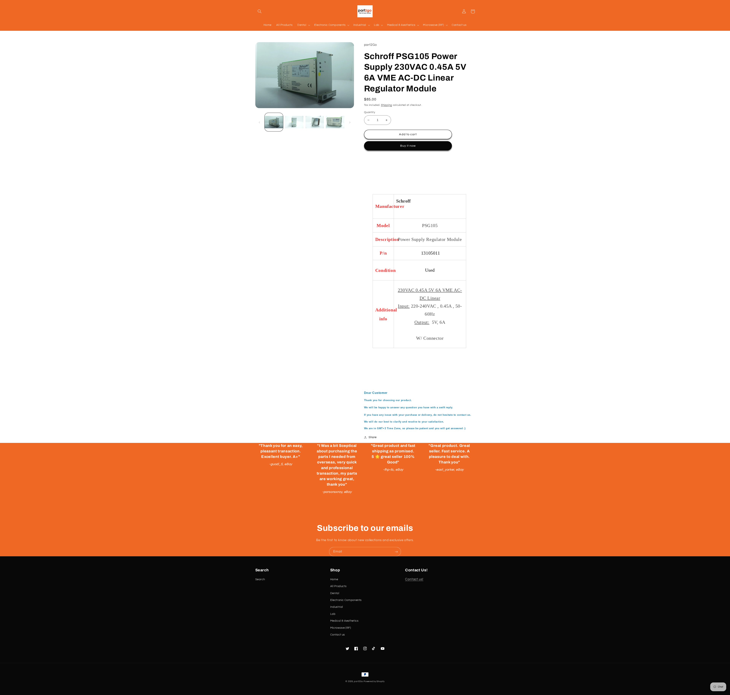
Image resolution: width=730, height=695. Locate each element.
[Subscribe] (396, 551)
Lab (333, 614)
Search (260, 579)
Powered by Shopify (374, 681)
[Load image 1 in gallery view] (274, 122)
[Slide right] (350, 122)
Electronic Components (346, 600)
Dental (334, 593)
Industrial (336, 607)
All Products (338, 586)
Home (334, 579)
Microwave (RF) (340, 627)
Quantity (369, 112)
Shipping (386, 105)
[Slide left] (259, 122)
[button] (259, 11)
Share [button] (373, 437)
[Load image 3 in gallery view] (314, 122)
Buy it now (408, 145)
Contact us (337, 634)
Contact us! (414, 579)
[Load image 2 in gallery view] (294, 122)
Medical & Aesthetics (344, 620)
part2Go (358, 681)
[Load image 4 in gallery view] (335, 122)
